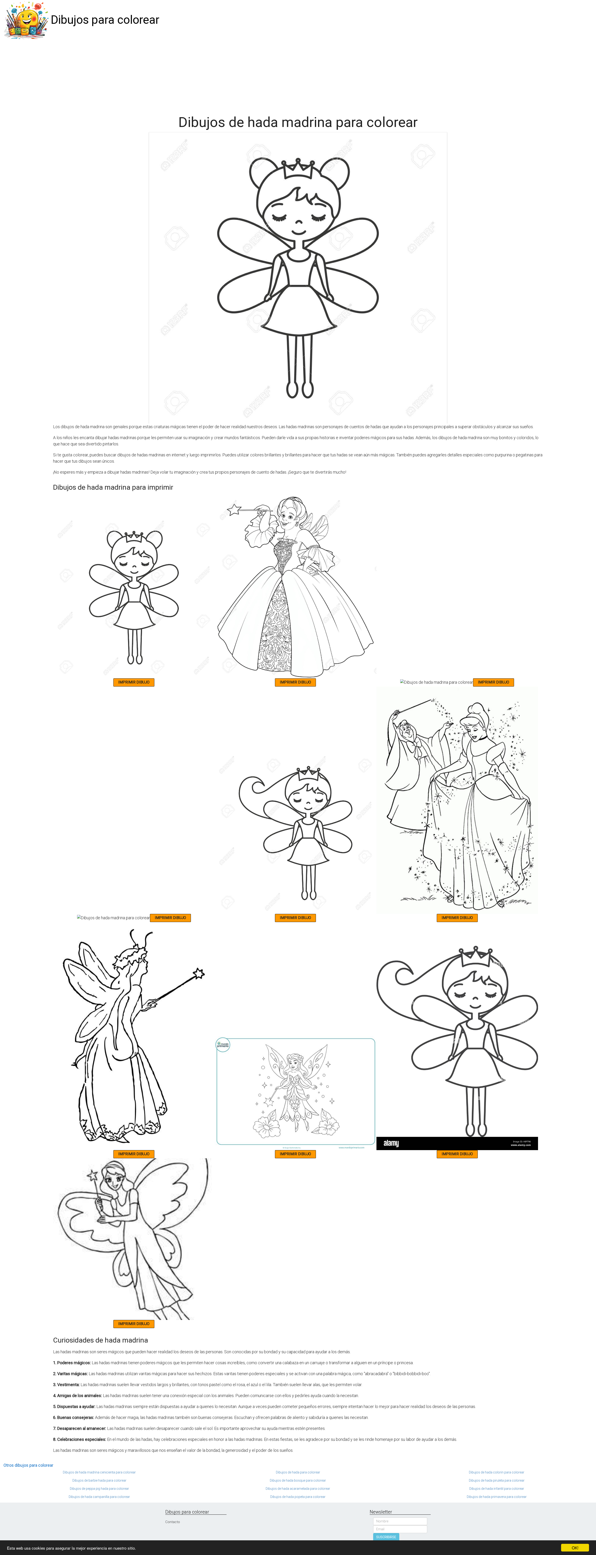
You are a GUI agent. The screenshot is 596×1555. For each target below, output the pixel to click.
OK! (575, 1548)
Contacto (172, 1522)
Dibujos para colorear (105, 20)
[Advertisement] (298, 75)
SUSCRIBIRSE (386, 1537)
